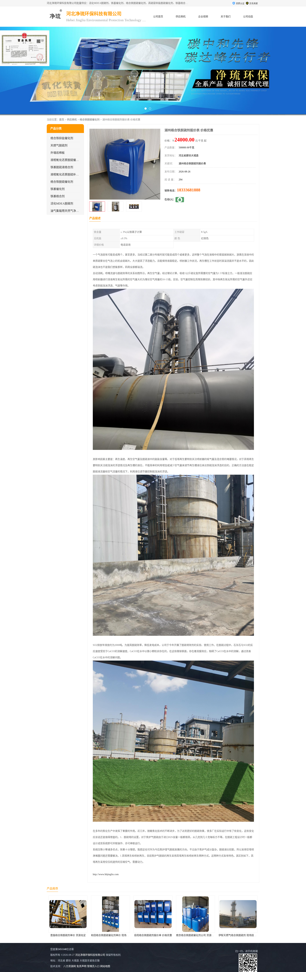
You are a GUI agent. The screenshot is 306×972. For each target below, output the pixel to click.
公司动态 (248, 16)
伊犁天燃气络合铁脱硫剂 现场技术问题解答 (157, 935)
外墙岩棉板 (57, 152)
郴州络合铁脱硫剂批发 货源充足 (195, 935)
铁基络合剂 (57, 196)
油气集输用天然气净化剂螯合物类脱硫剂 (75, 210)
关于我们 (226, 16)
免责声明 (81, 966)
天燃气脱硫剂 (58, 145)
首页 (61, 119)
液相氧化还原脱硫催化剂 (66, 159)
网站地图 (105, 966)
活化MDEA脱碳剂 (61, 203)
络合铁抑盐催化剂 (61, 138)
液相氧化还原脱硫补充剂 (66, 174)
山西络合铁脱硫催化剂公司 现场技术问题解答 (244, 935)
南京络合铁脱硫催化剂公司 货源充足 (111, 935)
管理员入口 (93, 966)
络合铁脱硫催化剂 (90, 119)
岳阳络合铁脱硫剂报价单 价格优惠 (68, 935)
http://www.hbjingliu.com (106, 874)
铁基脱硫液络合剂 (61, 167)
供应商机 (181, 16)
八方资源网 (69, 966)
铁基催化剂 (57, 189)
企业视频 (203, 16)
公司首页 (158, 16)
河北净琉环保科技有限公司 (90, 955)
